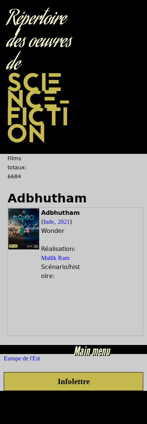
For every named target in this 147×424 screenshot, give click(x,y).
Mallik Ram (55, 258)
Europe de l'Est (22, 358)
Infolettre (74, 381)
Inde (48, 222)
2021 (64, 222)
